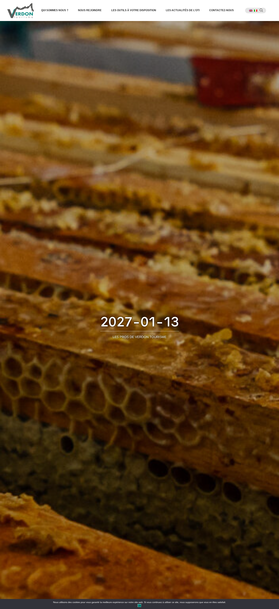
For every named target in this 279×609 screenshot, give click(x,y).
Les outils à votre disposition (133, 10)
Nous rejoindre (90, 10)
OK (139, 605)
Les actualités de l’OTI (183, 10)
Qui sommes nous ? (54, 10)
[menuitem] (250, 11)
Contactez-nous (221, 10)
